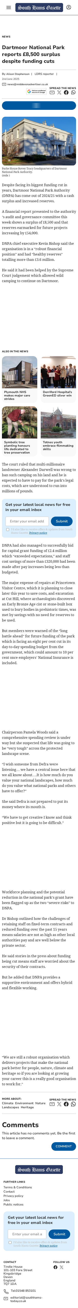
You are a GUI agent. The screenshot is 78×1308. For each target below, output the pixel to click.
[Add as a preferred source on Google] (36, 91)
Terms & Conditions (17, 1187)
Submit (62, 521)
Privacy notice (38, 532)
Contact (9, 1192)
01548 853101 (26, 1291)
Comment (64, 1146)
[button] (8, 7)
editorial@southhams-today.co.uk (26, 1299)
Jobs (6, 1200)
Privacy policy (13, 1196)
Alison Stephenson (17, 74)
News (6, 36)
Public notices (13, 1204)
